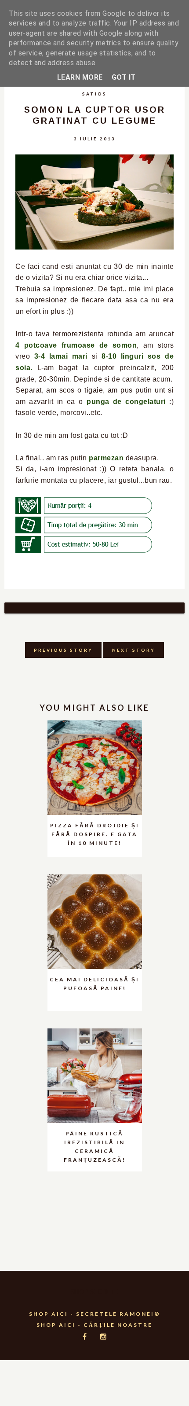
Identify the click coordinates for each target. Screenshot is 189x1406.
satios (94, 93)
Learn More (80, 77)
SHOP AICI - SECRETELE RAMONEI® (94, 1314)
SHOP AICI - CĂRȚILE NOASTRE (94, 1325)
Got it (124, 77)
